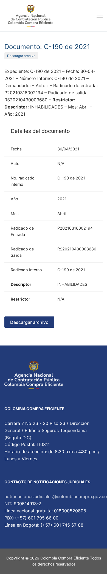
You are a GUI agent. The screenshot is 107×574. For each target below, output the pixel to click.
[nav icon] (100, 15)
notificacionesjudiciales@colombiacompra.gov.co (55, 496)
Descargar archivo (21, 56)
